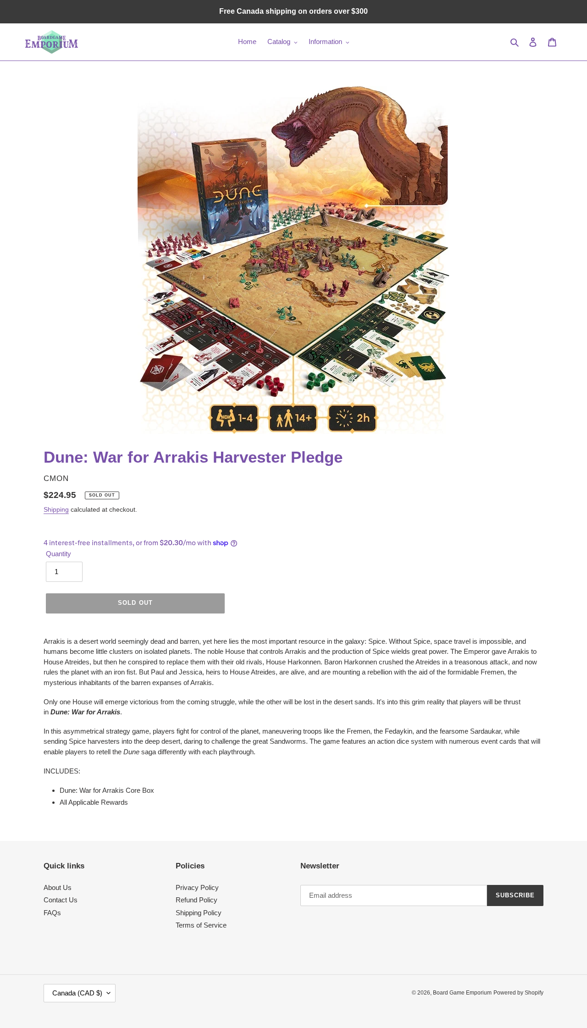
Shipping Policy (199, 913)
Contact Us (61, 900)
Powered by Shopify (518, 992)
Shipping (56, 509)
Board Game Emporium (462, 992)
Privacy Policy (197, 887)
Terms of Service (201, 925)
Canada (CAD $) (77, 993)
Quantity (58, 554)
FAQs (52, 913)
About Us (58, 887)
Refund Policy (196, 900)
